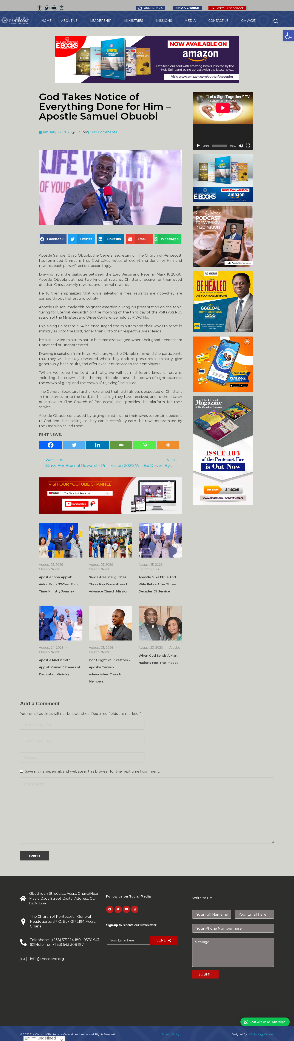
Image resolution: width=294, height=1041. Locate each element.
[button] (288, 35)
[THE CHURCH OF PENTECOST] (20, 20)
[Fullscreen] (248, 145)
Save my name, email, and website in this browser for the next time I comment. (92, 771)
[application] (223, 121)
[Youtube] (126, 909)
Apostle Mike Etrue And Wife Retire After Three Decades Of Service (157, 584)
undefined (46, 1038)
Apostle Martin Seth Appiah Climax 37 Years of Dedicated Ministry (59, 667)
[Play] (198, 145)
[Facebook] (50, 445)
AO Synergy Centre (260, 1034)
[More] (168, 445)
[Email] (121, 445)
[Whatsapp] (144, 445)
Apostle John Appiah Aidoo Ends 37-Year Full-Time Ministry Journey (58, 584)
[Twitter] (74, 445)
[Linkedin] (97, 445)
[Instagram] (134, 909)
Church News (49, 569)
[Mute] (241, 145)
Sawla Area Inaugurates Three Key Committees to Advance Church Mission (109, 584)
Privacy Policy (170, 1034)
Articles (174, 648)
